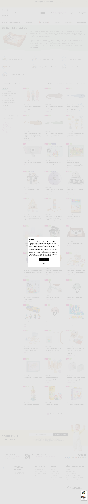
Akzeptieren (44, 260)
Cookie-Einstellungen (44, 264)
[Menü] (86, 491)
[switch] (83, 499)
